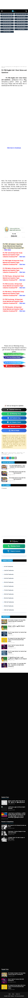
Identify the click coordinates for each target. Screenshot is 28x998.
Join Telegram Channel (15, 422)
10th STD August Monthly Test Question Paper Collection (17, 652)
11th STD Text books (7, 26)
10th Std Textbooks (9, 602)
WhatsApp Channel (15, 546)
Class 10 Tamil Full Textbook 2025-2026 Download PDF (16, 646)
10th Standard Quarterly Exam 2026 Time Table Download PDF (17, 478)
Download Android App (15, 409)
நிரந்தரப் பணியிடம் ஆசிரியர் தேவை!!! (16, 626)
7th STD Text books (7, 21)
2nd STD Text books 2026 (21, 14)
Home (2, 66)
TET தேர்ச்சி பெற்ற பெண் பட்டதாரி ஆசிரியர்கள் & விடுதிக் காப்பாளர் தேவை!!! (17, 658)
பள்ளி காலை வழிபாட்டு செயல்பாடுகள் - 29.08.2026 (17, 808)
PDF (24, 452)
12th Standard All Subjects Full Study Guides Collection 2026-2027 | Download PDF (16, 621)
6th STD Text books (21, 19)
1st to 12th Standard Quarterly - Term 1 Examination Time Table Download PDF (17, 466)
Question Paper (10, 453)
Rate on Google (15, 430)
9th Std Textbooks (8, 598)
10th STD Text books (21, 24)
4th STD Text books (21, 16)
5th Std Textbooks (8, 582)
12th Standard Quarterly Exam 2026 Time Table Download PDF (17, 472)
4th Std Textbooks (8, 578)
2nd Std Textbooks (9, 570)
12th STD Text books (21, 26)
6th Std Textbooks (8, 586)
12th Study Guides (7, 31)
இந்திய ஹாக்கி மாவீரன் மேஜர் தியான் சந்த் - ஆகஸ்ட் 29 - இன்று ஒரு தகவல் (16, 801)
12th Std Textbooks (9, 610)
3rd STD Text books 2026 (7, 16)
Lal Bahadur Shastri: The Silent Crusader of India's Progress (16, 838)
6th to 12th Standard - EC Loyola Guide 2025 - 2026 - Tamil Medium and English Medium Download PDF (17, 665)
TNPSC (22, 453)
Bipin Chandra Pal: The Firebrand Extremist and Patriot (17, 826)
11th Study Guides (21, 29)
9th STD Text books (7, 24)
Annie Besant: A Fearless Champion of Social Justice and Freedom (16, 832)
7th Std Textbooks (8, 590)
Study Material (17, 453)
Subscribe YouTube (15, 426)
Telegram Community (15, 551)
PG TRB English (4, 453)
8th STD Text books (21, 21)
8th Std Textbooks (8, 594)
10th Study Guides (7, 29)
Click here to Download (14, 148)
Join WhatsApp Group (15, 413)
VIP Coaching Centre (8, 66)
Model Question (19, 452)
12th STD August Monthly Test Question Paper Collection (17, 633)
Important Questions (12, 452)
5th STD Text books (7, 19)
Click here (22, 256)
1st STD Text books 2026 (7, 14)
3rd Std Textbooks (8, 574)
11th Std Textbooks (8, 606)
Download (6, 452)
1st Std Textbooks (8, 566)
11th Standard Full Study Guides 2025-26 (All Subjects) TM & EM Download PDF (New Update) (16, 640)
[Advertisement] (14, 734)
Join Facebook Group (15, 418)
